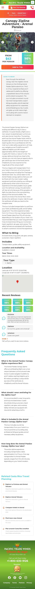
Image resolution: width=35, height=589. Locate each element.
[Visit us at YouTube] (20, 577)
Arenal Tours (22, 13)
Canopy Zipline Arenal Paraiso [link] (17, 15)
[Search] (32, 2)
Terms (14, 583)
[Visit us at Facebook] (9, 577)
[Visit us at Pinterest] (14, 577)
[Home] (15, 2)
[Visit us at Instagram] (25, 577)
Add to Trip (17, 67)
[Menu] (3, 7)
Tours (13, 13)
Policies (22, 583)
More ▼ (5, 339)
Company (6, 583)
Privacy (29, 583)
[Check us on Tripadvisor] (17, 569)
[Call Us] (32, 7)
